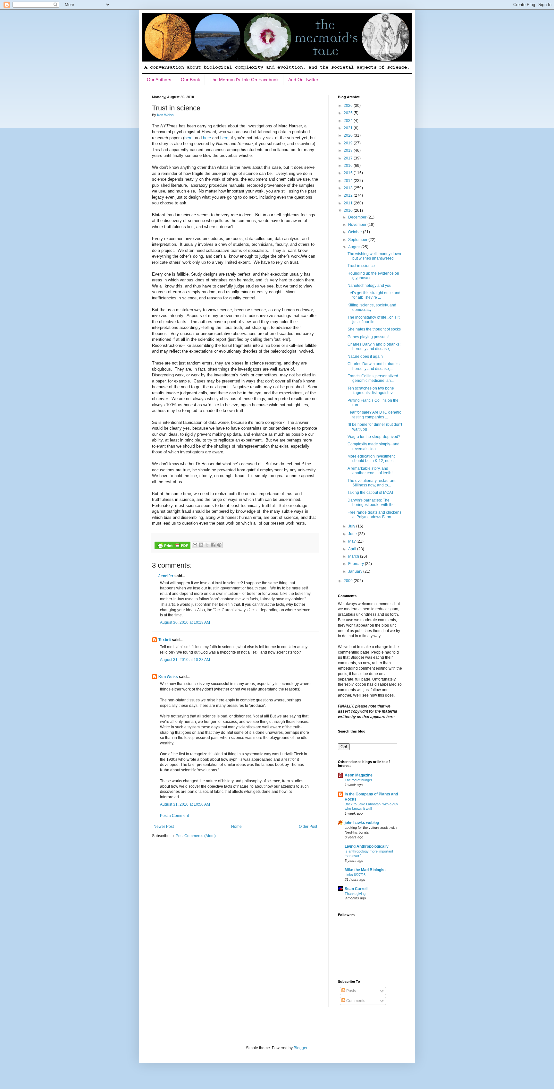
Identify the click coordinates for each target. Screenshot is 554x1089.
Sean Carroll (356, 889)
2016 (349, 165)
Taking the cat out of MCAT (371, 492)
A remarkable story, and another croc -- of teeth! (370, 470)
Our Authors (159, 79)
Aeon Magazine (359, 775)
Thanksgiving (355, 894)
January (355, 571)
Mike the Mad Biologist (365, 870)
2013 (349, 188)
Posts (350, 991)
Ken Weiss (168, 676)
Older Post (308, 826)
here (188, 137)
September (358, 239)
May (352, 541)
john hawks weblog (362, 822)
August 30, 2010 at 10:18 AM (185, 622)
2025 (349, 113)
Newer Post (164, 826)
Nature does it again (365, 356)
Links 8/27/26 (355, 875)
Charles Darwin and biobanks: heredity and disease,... (374, 346)
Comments (355, 1001)
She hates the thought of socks (374, 329)
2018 (349, 150)
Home (236, 826)
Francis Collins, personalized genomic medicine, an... (373, 378)
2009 (349, 581)
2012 (349, 195)
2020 (349, 135)
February (356, 564)
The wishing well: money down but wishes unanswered (374, 256)
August (354, 247)
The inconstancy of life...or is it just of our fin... (373, 319)
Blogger (300, 1048)
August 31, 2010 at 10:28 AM (185, 659)
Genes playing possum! (368, 337)
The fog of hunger (358, 780)
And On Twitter (303, 79)
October (355, 232)
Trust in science (361, 265)
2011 (349, 203)
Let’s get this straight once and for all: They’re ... (374, 295)
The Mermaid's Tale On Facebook (244, 79)
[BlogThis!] (201, 545)
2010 (349, 210)
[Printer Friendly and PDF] (172, 546)
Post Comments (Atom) (196, 836)
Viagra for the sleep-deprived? (374, 436)
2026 (349, 105)
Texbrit (164, 640)
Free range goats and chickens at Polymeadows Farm (374, 514)
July (352, 526)
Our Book (190, 79)
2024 (349, 120)
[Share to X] (207, 545)
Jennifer (165, 576)
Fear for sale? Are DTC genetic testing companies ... (374, 414)
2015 (349, 173)
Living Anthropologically (367, 846)
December (357, 217)
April (352, 549)
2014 (349, 180)
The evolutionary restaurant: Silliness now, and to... (372, 482)
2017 (349, 158)
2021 (349, 128)
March (354, 556)
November (357, 224)
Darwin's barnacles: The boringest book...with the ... (373, 502)
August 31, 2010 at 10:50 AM (185, 804)
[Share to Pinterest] (219, 545)
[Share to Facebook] (213, 545)
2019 (349, 143)
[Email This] (195, 545)
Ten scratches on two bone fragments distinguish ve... (373, 390)
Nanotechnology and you (369, 285)
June (353, 534)
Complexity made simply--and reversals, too (373, 446)
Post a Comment (174, 815)
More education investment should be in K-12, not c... (372, 458)
